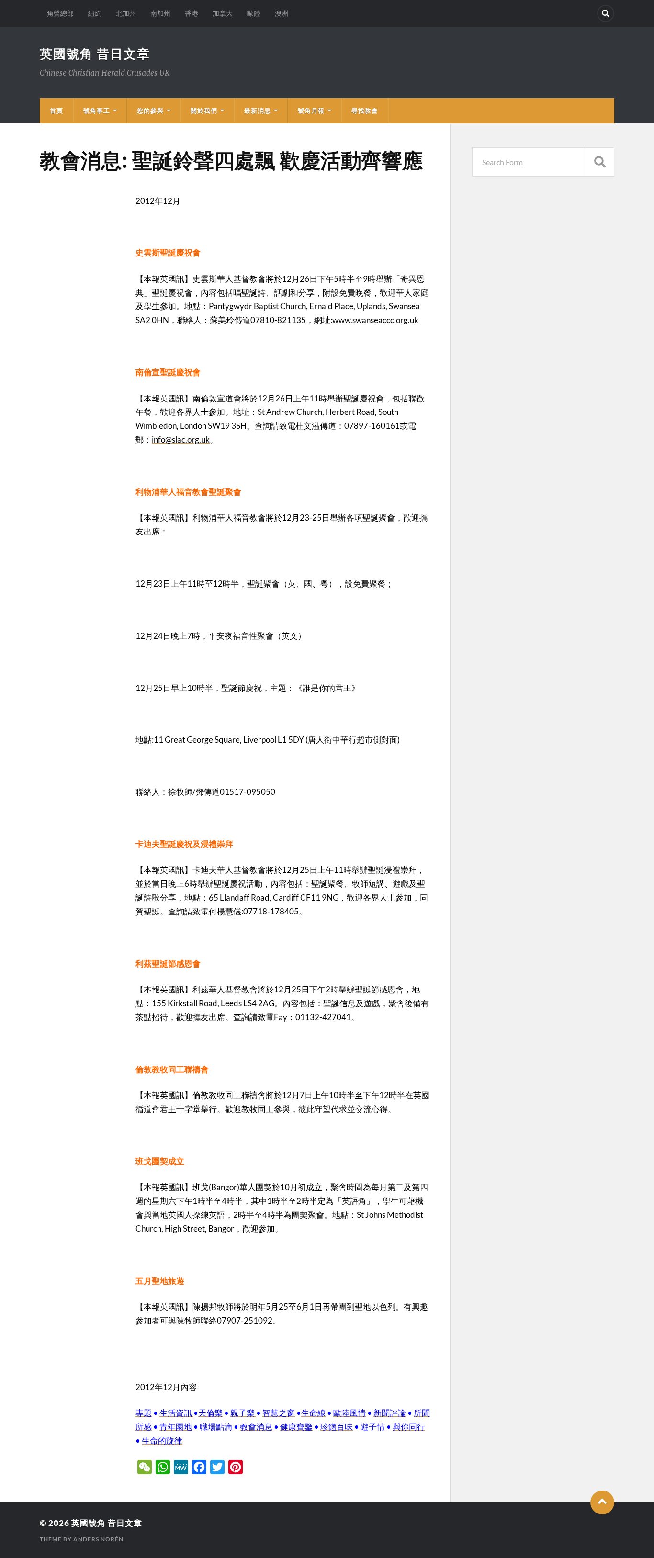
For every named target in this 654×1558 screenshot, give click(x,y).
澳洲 (281, 13)
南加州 (160, 13)
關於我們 (204, 110)
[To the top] (602, 1502)
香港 (191, 13)
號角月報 (311, 110)
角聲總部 (60, 13)
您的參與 (150, 110)
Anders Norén (98, 1539)
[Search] (605, 13)
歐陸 (253, 13)
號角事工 (96, 110)
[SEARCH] (600, 162)
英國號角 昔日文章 (95, 53)
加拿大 (223, 13)
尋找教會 (364, 110)
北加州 (126, 13)
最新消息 (257, 110)
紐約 (94, 13)
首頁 (56, 110)
